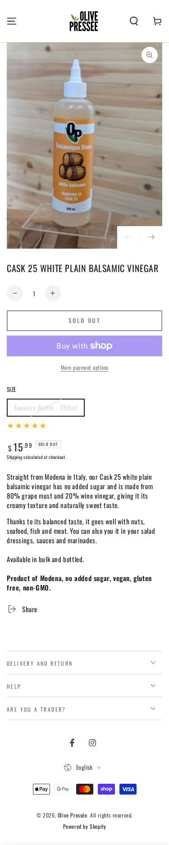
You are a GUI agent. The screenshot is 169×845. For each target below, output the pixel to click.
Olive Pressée (72, 815)
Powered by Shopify (84, 826)
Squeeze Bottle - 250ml (46, 410)
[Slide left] (128, 237)
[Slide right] (151, 237)
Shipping (15, 457)
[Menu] (11, 21)
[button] (134, 21)
